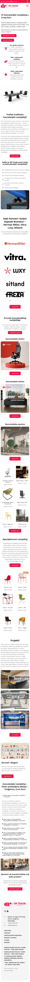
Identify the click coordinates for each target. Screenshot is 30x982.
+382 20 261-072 (13, 923)
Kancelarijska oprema (15, 424)
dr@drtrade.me (12, 925)
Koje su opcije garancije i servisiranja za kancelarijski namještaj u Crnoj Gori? (15, 843)
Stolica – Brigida (22, 628)
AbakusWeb (9, 970)
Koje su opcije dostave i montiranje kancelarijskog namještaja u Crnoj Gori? (15, 839)
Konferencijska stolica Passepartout (7, 503)
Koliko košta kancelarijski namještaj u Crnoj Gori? (14, 796)
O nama (6, 940)
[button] (27, 6)
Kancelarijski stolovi (15, 381)
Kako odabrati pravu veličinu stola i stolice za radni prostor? (13, 828)
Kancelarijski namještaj (13, 935)
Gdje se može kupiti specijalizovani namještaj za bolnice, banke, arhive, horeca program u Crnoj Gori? (13, 854)
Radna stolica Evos (22, 502)
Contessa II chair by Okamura (8, 481)
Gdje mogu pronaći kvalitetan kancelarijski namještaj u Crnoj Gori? (14, 820)
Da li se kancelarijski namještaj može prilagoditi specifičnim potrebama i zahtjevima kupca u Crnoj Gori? (13, 834)
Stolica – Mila (22, 607)
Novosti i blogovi (10, 937)
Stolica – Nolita (22, 587)
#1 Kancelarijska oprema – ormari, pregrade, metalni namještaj (13, 958)
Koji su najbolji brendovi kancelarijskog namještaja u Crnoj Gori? (14, 824)
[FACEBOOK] (8, 911)
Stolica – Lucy (8, 587)
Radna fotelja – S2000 (22, 480)
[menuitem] (25, 1)
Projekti (7, 933)
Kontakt (7, 942)
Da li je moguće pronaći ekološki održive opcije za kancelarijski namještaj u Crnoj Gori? (14, 848)
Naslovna (7, 930)
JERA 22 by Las (22, 524)
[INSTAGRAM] (5, 911)
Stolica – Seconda (8, 607)
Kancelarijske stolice (15, 339)
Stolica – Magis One (8, 524)
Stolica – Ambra (8, 628)
